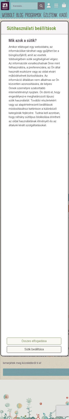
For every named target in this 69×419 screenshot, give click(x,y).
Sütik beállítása (34, 349)
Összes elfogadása (34, 341)
